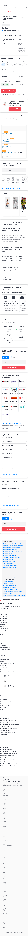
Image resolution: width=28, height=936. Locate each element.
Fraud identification (4, 659)
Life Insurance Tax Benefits (6, 749)
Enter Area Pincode (20, 77)
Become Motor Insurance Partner (7, 757)
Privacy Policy (3, 637)
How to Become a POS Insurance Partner (9, 763)
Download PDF (15, 109)
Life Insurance (3, 620)
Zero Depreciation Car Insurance (7, 705)
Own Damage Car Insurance (6, 709)
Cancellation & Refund (5, 647)
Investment (2, 624)
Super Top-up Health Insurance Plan (11, 557)
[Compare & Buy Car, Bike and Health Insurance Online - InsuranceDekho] (9, 600)
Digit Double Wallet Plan (8, 469)
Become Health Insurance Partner (7, 759)
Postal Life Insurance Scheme (6, 737)
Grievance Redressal (4, 639)
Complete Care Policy (7, 457)
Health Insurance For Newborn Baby (11, 573)
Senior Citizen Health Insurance (10, 565)
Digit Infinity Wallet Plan (8, 465)
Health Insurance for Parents (9, 567)
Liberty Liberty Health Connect (9, 496)
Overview (3, 11)
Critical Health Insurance (5, 726)
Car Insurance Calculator (6, 703)
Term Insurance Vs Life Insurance (7, 743)
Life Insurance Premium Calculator (8, 751)
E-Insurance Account (5, 649)
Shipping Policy (3, 643)
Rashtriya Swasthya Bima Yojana (10, 591)
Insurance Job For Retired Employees (8, 772)
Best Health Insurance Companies (8, 720)
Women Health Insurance (9, 569)
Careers (2, 669)
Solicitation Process (4, 665)
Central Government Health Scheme (11, 595)
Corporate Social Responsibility (7, 671)
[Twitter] (11, 604)
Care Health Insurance (8, 583)
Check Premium (12, 367)
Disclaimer (2, 661)
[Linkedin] (8, 604)
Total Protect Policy (7, 453)
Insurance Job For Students (6, 770)
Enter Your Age (5, 70)
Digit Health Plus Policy (7, 437)
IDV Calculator (3, 707)
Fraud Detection (3, 641)
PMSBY (20, 591)
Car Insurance (3, 614)
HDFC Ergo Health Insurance (9, 585)
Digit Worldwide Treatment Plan (6, 140)
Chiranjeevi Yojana (7, 593)
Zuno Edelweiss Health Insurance (10, 492)
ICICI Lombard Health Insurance (10, 589)
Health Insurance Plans (17, 543)
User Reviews (18, 11)
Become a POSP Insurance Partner (7, 755)
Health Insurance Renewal (9, 561)
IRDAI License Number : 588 (12, 781)
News (4, 5)
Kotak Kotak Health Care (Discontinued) (12, 500)
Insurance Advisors (18, 3)
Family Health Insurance (8, 563)
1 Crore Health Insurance (17, 545)
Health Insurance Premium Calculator (11, 547)
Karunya (23, 595)
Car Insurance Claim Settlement (7, 712)
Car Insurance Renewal (5, 701)
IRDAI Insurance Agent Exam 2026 (7, 765)
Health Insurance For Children (10, 571)
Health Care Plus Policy (7, 449)
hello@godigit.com (22, 337)
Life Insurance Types (4, 739)
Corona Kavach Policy (7, 445)
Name (4, 362)
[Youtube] (3, 604)
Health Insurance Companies (10, 555)
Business (2, 626)
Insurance (6, 3)
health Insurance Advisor (8, 553)
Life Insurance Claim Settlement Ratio (8, 741)
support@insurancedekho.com (10, 340)
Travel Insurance (4, 628)
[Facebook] (1, 604)
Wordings (10, 11)
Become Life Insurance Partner (7, 761)
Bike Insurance (3, 616)
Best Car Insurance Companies (7, 714)
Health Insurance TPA (8, 559)
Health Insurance (7, 543)
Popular (6, 132)
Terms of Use (3, 645)
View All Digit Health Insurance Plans (11, 474)
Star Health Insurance (8, 581)
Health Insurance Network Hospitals (11, 575)
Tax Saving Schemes (5, 630)
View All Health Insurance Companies (11, 423)
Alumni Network (3, 667)
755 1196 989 (6, 608)
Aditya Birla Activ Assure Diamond (10, 488)
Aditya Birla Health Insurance (9, 587)
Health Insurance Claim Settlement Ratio (12, 551)
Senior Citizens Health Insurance (7, 732)
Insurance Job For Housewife (6, 768)
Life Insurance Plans (4, 747)
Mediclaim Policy (7, 545)
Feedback (2, 657)
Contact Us (2, 655)
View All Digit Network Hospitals (11, 188)
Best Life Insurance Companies (7, 745)
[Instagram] (6, 604)
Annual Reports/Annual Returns (7, 663)
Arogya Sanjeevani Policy (8, 441)
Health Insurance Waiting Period (10, 577)
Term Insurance (3, 622)
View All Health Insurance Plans (10, 505)
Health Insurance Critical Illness (10, 549)
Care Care (4, 484)
